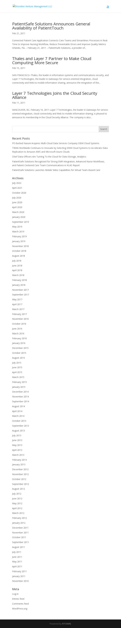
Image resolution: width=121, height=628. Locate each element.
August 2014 (18, 406)
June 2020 (17, 202)
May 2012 (17, 503)
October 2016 (19, 323)
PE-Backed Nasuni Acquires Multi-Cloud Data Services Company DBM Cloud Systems (55, 143)
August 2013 (18, 430)
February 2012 (19, 517)
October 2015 (19, 352)
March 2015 (18, 377)
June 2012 (17, 498)
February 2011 (19, 571)
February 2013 (19, 459)
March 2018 (18, 275)
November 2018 (20, 246)
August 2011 (18, 547)
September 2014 (20, 401)
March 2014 (18, 415)
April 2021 (17, 187)
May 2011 (17, 561)
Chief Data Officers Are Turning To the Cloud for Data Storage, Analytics (49, 156)
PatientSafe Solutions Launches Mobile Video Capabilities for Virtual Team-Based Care (56, 170)
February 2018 (19, 280)
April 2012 (17, 508)
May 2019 (17, 226)
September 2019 (20, 221)
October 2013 (19, 420)
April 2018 (17, 270)
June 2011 (17, 556)
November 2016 (20, 318)
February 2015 (19, 382)
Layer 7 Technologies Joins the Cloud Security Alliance (54, 95)
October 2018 (19, 250)
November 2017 (20, 289)
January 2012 (18, 522)
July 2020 (16, 197)
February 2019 (19, 236)
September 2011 (20, 542)
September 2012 (20, 484)
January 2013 (18, 464)
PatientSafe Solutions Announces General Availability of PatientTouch (51, 26)
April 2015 (17, 372)
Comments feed (20, 603)
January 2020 (18, 216)
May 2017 (17, 299)
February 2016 (19, 338)
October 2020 (19, 192)
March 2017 (18, 309)
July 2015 (16, 362)
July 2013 (16, 435)
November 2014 (20, 396)
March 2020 (18, 212)
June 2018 (17, 265)
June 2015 (17, 367)
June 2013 (17, 440)
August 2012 (18, 488)
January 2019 (18, 241)
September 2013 (20, 425)
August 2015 (18, 357)
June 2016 (17, 328)
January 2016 (18, 343)
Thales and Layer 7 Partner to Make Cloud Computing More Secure (51, 60)
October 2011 (19, 537)
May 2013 (17, 445)
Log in (15, 593)
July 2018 (16, 260)
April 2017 (17, 304)
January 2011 (18, 576)
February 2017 (19, 314)
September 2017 (20, 294)
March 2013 (18, 454)
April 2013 (17, 449)
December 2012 (20, 469)
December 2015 (20, 347)
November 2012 (20, 474)
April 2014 (17, 411)
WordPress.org (19, 608)
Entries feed (18, 598)
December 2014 (20, 391)
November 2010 (20, 580)
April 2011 (17, 566)
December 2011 (20, 527)
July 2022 (16, 182)
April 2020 (17, 207)
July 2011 (16, 551)
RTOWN (66, 623)
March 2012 (18, 513)
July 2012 (16, 493)
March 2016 (18, 333)
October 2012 (19, 479)
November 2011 (20, 532)
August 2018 (18, 255)
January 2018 (18, 284)
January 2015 (18, 386)
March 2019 (18, 231)
